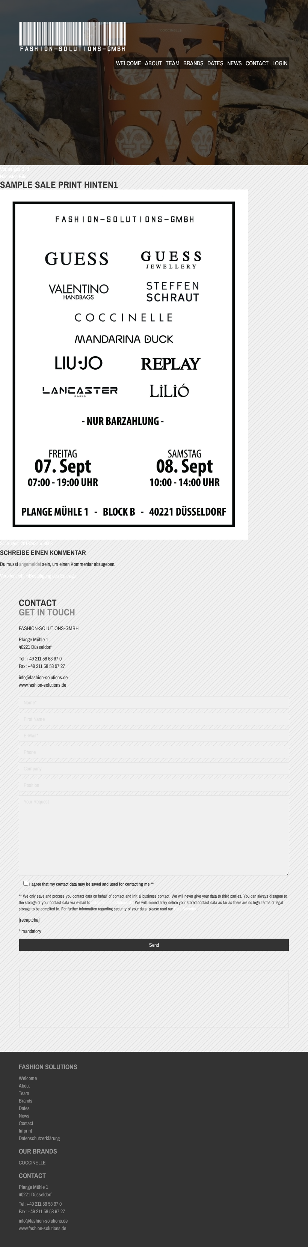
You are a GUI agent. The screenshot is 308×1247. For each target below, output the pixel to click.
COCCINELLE (32, 1162)
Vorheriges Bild (14, 168)
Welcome (128, 63)
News (234, 63)
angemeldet (30, 564)
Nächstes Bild (13, 176)
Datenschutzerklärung (39, 1138)
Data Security (185, 909)
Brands (193, 63)
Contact (257, 63)
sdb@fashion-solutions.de (112, 903)
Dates (215, 63)
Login (279, 63)
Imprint (25, 1130)
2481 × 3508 (41, 543)
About (153, 63)
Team (173, 63)
